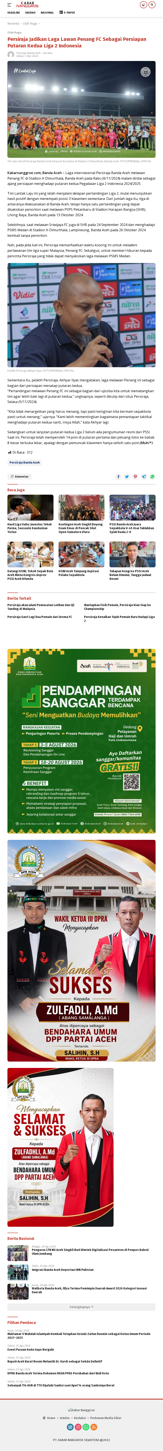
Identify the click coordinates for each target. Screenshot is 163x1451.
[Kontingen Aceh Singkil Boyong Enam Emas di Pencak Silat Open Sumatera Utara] (82, 507)
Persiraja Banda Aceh (28, 53)
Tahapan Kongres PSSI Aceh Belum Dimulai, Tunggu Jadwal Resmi (130, 575)
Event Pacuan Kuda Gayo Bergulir (30, 1349)
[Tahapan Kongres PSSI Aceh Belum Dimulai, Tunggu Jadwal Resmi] (133, 554)
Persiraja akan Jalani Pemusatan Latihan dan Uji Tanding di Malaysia (40, 607)
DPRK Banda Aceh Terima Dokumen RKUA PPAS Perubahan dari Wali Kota (58, 1373)
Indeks (65, 1418)
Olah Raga (14, 32)
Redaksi (80, 1418)
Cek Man (47, 53)
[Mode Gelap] (143, 4)
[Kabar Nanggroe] (27, 4)
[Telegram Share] (144, 477)
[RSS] (93, 1427)
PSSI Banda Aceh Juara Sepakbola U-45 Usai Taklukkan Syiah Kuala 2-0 (132, 528)
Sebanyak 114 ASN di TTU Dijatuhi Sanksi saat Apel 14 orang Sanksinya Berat (60, 1385)
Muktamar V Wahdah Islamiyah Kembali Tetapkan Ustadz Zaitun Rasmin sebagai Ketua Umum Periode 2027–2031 (78, 1336)
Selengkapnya (80, 1307)
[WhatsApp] (86, 1427)
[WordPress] (70, 1427)
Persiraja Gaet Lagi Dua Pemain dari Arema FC (39, 617)
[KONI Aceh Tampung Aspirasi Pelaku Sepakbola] (82, 554)
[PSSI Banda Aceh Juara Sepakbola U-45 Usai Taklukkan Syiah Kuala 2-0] (133, 507)
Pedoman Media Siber (106, 1418)
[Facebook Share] (118, 477)
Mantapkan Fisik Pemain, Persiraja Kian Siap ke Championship (117, 607)
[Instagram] (78, 1427)
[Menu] (10, 4)
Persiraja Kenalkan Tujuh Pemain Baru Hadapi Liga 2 (119, 619)
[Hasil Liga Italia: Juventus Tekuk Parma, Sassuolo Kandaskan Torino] (30, 507)
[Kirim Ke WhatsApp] (152, 477)
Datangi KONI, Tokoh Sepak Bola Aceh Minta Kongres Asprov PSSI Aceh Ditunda (30, 575)
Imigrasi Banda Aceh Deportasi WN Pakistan (63, 1270)
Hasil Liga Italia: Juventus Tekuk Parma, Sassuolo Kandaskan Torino (29, 528)
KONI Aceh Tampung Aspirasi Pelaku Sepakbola (79, 573)
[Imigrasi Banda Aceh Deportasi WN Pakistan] (18, 1272)
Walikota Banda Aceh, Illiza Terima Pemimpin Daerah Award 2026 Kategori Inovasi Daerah (89, 1290)
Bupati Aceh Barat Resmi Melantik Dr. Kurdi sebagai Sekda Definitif (54, 1361)
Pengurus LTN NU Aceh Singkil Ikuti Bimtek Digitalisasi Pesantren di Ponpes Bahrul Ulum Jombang (90, 1252)
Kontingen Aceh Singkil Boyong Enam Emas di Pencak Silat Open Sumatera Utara (81, 528)
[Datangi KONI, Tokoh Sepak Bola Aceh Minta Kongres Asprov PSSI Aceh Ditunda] (30, 554)
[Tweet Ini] (127, 477)
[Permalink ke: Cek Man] (10, 54)
